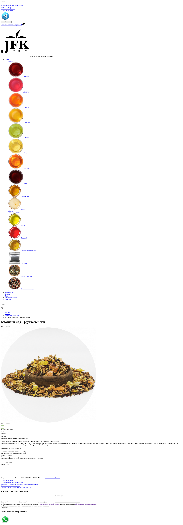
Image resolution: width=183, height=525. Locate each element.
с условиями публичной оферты (49, 504)
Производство (9, 292)
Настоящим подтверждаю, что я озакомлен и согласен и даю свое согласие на (50, 504)
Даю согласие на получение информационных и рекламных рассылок (26, 506)
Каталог (7, 59)
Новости (7, 294)
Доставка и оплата (11, 297)
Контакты (8, 299)
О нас (6, 296)
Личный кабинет (6, 22)
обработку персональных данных (86, 504)
